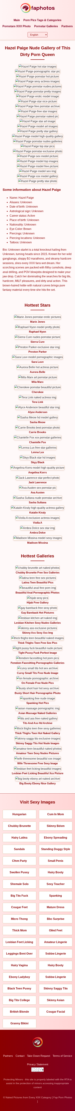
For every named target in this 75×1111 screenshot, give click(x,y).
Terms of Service (62, 1055)
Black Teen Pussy (19, 988)
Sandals (19, 849)
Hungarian (19, 814)
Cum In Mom (55, 814)
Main (17, 20)
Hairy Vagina (19, 965)
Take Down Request (38, 1055)
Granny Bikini (19, 1023)
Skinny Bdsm (56, 825)
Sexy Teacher (56, 884)
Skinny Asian (55, 1000)
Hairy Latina (19, 837)
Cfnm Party (19, 860)
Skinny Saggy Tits (56, 988)
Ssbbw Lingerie (55, 953)
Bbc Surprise (55, 918)
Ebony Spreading (55, 837)
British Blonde (19, 1011)
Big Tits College (19, 1000)
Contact (20, 1055)
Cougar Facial (55, 1011)
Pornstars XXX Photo (16, 26)
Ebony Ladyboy (19, 976)
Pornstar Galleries (46, 26)
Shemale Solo (19, 884)
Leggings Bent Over (19, 953)
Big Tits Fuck (19, 895)
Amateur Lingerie (55, 942)
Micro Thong (19, 918)
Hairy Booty (55, 872)
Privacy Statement (37, 1064)
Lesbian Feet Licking (19, 942)
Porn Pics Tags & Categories (42, 20)
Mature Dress (55, 907)
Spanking (55, 895)
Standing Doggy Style (55, 849)
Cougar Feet (19, 907)
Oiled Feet (55, 930)
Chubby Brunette (19, 825)
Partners (67, 26)
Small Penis (55, 860)
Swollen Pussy (19, 872)
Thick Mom (19, 930)
